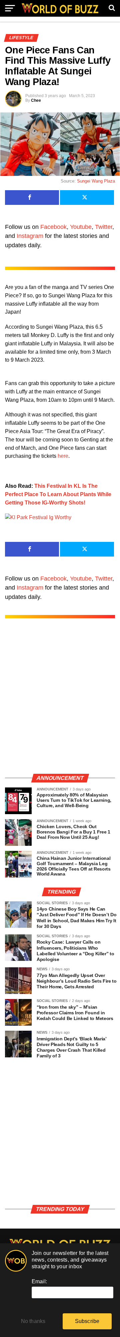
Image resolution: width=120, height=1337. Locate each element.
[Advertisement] (60, 703)
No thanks (33, 1321)
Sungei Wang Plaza (96, 181)
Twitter (103, 227)
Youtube (81, 227)
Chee (36, 100)
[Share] (32, 197)
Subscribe (87, 1321)
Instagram (30, 236)
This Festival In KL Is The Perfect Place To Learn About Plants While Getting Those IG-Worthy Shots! (58, 494)
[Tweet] (87, 197)
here (63, 456)
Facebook (53, 227)
